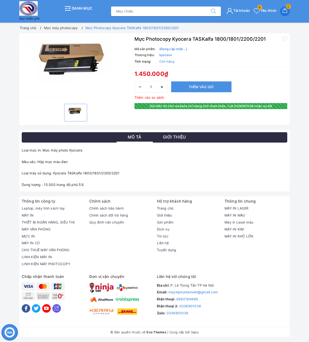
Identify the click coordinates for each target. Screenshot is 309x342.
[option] (76, 68)
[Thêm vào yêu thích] (284, 38)
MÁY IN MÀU (235, 215)
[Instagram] (56, 308)
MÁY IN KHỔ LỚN (239, 236)
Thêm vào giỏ (201, 87)
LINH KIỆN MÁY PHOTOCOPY (46, 264)
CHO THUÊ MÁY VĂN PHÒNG (46, 250)
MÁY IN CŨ (31, 243)
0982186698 (187, 299)
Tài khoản (241, 10)
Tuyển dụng (166, 250)
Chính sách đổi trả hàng (108, 215)
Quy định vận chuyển (106, 222)
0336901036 (190, 306)
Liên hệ (163, 243)
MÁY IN (28, 215)
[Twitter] (36, 308)
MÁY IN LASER (236, 208)
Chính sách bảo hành (106, 208)
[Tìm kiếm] (213, 11)
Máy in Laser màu (239, 222)
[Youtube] (46, 308)
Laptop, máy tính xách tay (43, 208)
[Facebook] (26, 308)
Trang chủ (165, 208)
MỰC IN (28, 236)
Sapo (195, 332)
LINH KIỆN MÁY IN (37, 257)
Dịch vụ (163, 229)
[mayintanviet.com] (40, 8)
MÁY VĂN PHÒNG (36, 229)
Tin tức (163, 236)
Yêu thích (267, 10)
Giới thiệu (164, 215)
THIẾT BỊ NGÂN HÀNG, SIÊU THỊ (48, 222)
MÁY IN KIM (234, 229)
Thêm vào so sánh (149, 97)
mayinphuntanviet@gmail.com (193, 292)
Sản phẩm (165, 222)
